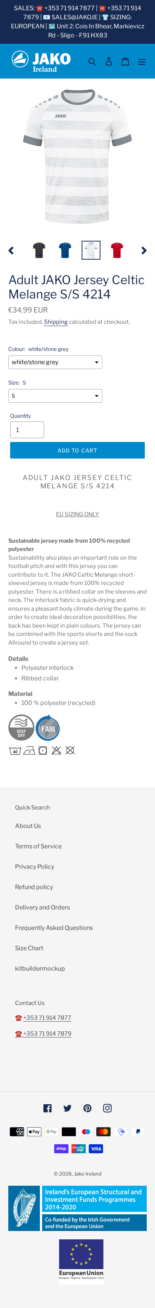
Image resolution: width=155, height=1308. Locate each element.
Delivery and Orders (42, 907)
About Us (28, 825)
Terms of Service (38, 846)
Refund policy (34, 887)
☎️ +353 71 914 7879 (43, 1033)
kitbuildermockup (40, 968)
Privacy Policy (34, 866)
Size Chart (29, 948)
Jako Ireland (88, 1174)
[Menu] (142, 61)
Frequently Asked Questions (54, 927)
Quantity (20, 415)
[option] (39, 250)
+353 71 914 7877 (47, 1017)
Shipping (56, 322)
